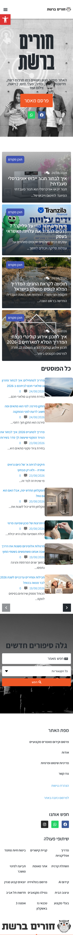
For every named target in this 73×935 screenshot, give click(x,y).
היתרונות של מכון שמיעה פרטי (26, 523)
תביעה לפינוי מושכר (18, 869)
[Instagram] (44, 824)
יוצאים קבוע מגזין (15, 882)
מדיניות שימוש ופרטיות (55, 763)
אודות (65, 752)
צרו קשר (64, 773)
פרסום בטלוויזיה (37, 882)
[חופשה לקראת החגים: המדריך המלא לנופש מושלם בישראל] (36, 282)
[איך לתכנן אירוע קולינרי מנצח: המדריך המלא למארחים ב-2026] (36, 335)
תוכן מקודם (15, 159)
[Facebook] (41, 115)
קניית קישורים (38, 850)
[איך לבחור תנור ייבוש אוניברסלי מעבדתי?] (36, 177)
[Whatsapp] (31, 115)
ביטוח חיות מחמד (15, 850)
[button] (5, 19)
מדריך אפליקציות (62, 853)
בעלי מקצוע (61, 903)
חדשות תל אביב (16, 892)
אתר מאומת (39, 866)
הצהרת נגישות (60, 785)
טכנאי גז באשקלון (41, 906)
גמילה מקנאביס (37, 892)
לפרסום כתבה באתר (56, 798)
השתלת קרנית (60, 866)
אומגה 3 (21, 903)
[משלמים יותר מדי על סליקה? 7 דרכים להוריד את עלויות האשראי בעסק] (36, 229)
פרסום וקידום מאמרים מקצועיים (49, 742)
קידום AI (64, 882)
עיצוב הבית (62, 892)
